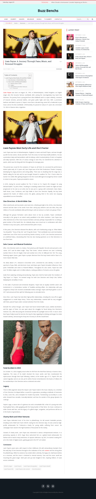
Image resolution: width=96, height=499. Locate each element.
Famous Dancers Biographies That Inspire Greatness (84, 76)
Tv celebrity (48, 19)
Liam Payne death (44, 466)
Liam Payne (17, 466)
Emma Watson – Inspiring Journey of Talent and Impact (84, 94)
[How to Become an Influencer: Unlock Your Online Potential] (70, 37)
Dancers (21, 19)
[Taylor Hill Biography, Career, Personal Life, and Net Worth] (70, 65)
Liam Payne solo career (23, 469)
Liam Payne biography (30, 466)
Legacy (12, 85)
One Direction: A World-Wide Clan (17, 80)
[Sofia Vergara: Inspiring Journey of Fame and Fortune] (70, 102)
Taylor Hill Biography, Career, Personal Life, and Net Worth (83, 67)
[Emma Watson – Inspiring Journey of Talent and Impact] (70, 93)
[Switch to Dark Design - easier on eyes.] (92, 19)
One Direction (36, 469)
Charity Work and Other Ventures (19, 86)
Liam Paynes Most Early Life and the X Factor (18, 78)
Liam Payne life (8, 469)
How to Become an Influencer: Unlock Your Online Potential (82, 39)
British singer (8, 466)
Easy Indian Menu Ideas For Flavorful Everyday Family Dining (74, 2)
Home (6, 19)
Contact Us (58, 19)
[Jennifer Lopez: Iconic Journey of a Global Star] (70, 47)
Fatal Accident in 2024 (16, 83)
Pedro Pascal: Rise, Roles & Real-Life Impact (83, 57)
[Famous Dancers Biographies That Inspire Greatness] (70, 75)
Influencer (30, 19)
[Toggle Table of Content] (29, 75)
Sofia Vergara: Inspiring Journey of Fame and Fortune (84, 103)
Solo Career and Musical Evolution (17, 82)
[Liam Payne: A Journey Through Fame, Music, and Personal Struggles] (32, 43)
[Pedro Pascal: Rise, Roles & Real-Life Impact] (70, 56)
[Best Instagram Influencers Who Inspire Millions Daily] (70, 84)
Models (39, 19)
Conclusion (15, 88)
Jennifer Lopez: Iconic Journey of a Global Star (82, 48)
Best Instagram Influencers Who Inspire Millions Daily (83, 85)
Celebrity (13, 19)
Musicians (59, 69)
